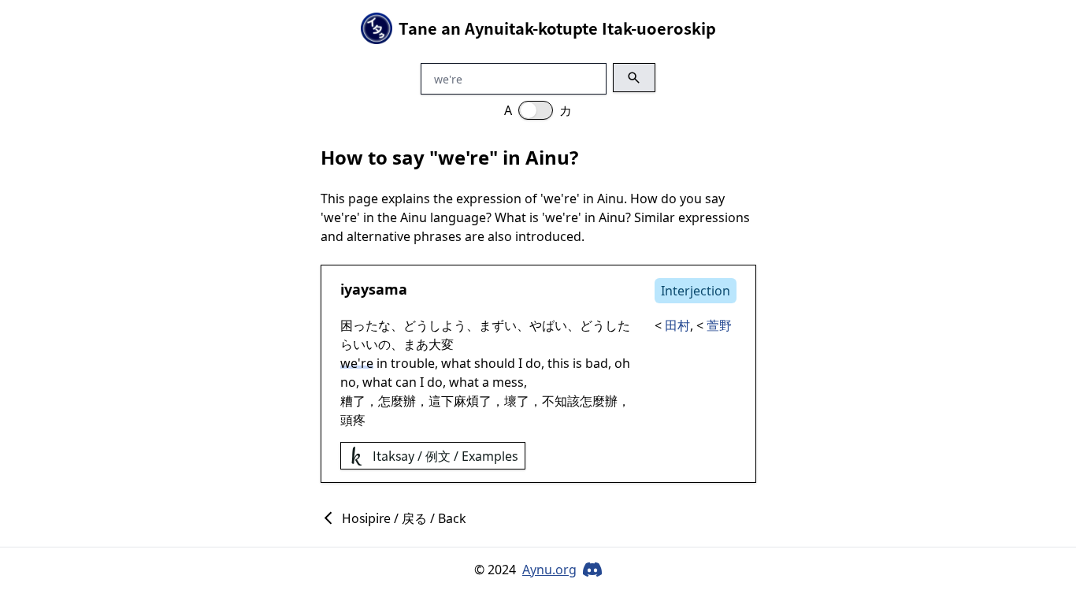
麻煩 (466, 401)
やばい (548, 325)
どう (416, 325)
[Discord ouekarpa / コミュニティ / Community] (592, 569)
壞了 (516, 401)
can (406, 382)
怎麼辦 (397, 401)
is (577, 363)
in (382, 363)
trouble (413, 363)
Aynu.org (549, 569)
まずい (498, 325)
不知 (554, 401)
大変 (441, 344)
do (533, 363)
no (348, 382)
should (494, 363)
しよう (447, 325)
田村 (677, 325)
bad (596, 363)
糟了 (352, 401)
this (558, 363)
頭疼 (352, 420)
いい (365, 344)
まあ (416, 344)
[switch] (535, 110)
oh (622, 363)
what (456, 363)
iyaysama (373, 289)
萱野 (719, 325)
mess (508, 382)
